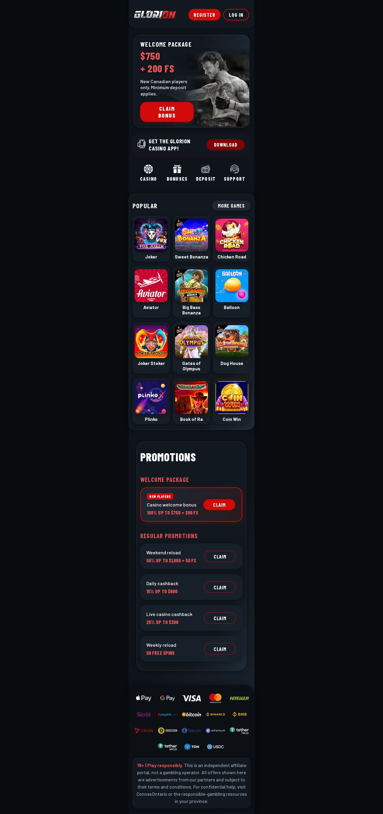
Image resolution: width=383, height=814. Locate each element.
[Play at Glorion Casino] (191, 407)
